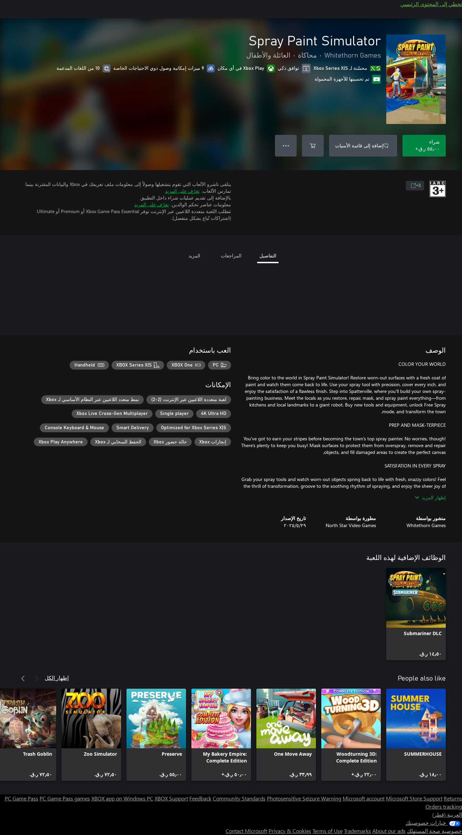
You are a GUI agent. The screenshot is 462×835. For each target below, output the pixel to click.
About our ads (389, 830)
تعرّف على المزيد (182, 191)
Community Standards (239, 798)
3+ (418, 185)
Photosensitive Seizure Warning (304, 798)
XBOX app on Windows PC (122, 798)
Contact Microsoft (246, 830)
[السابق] (36, 678)
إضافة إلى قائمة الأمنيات (359, 145)
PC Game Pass (21, 798)
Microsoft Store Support (414, 798)
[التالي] (23, 678)
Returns (453, 798)
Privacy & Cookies (290, 830)
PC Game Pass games (65, 798)
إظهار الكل (57, 677)
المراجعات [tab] (231, 255)
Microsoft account (364, 798)
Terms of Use (328, 830)
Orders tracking (443, 806)
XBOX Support (171, 798)
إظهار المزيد (434, 497)
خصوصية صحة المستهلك (434, 830)
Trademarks (357, 830)
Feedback (200, 798)
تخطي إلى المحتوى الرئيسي (431, 3)
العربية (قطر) (447, 814)
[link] (416, 614)
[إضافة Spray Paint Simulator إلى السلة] (313, 145)
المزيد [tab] (194, 255)
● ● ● (286, 145)
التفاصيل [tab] (267, 255)
